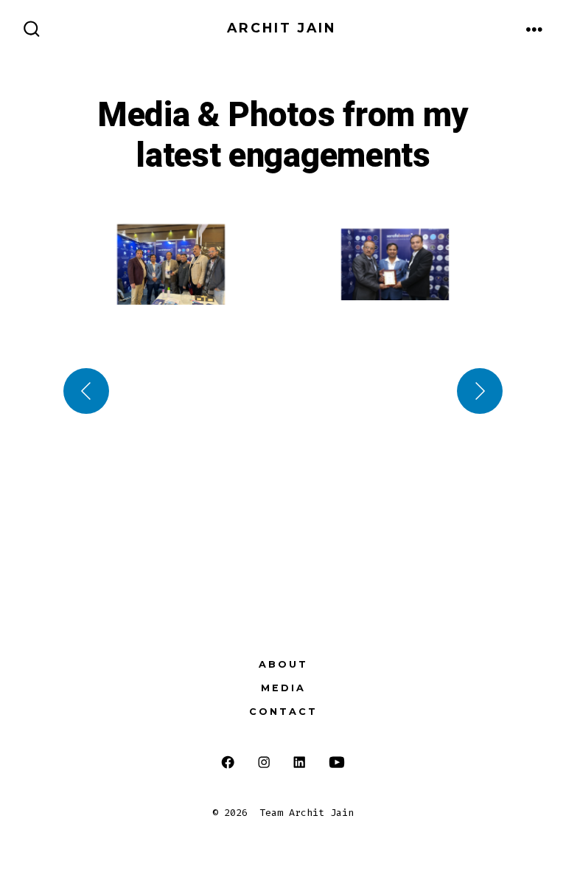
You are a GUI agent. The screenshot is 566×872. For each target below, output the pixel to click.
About (283, 664)
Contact (283, 711)
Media (283, 687)
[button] (171, 264)
